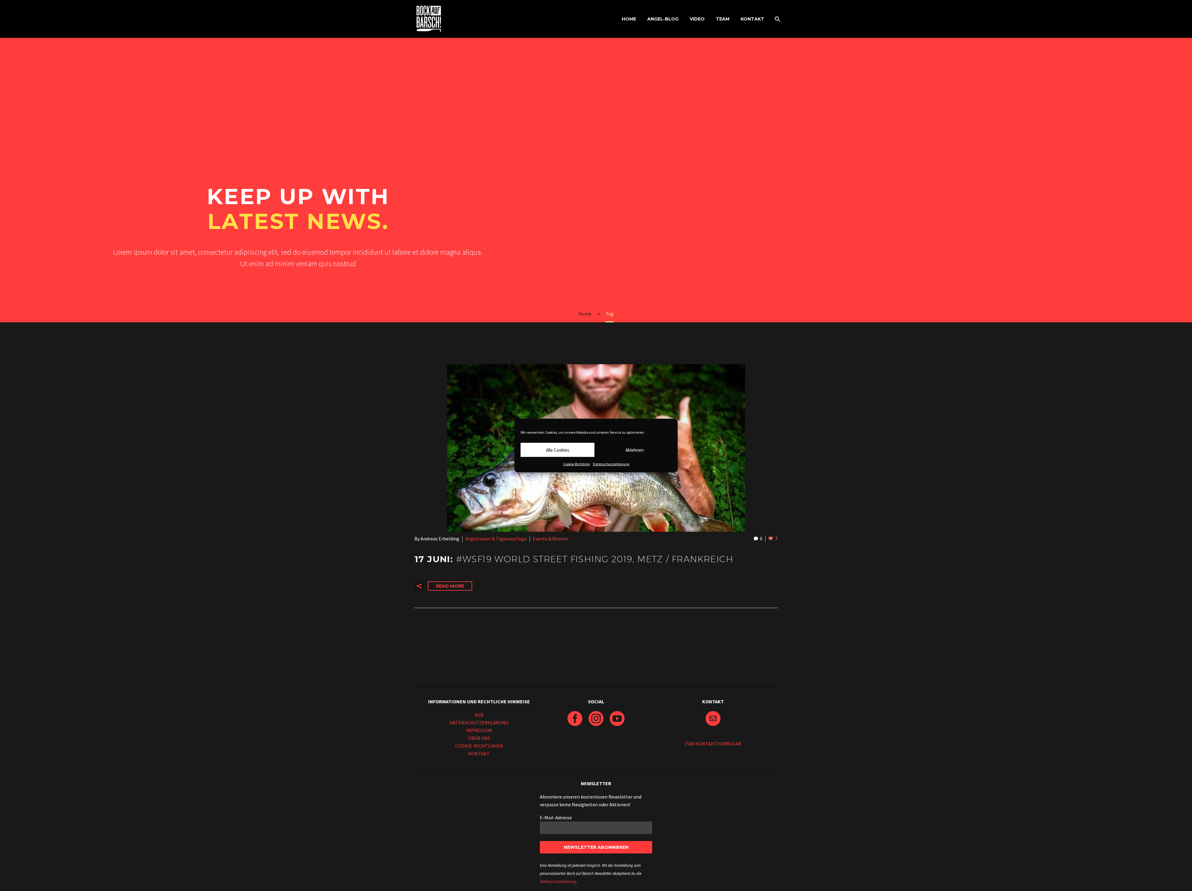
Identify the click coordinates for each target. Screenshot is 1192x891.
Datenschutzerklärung (611, 464)
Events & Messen (550, 538)
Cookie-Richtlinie (576, 464)
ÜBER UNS (479, 738)
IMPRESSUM (479, 730)
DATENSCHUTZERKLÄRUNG (478, 722)
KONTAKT (752, 19)
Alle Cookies (557, 450)
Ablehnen (634, 450)
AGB (479, 715)
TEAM (722, 19)
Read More (450, 586)
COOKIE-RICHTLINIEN (479, 746)
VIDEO (697, 19)
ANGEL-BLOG (663, 19)
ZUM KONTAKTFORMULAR (713, 744)
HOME (629, 19)
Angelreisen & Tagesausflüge (496, 538)
